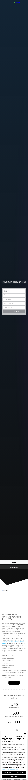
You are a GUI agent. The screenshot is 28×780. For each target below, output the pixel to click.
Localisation (8, 299)
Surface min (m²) (8, 307)
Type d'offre (6, 290)
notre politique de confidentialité (10, 769)
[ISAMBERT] (20, 8)
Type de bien (6, 294)
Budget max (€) (8, 303)
